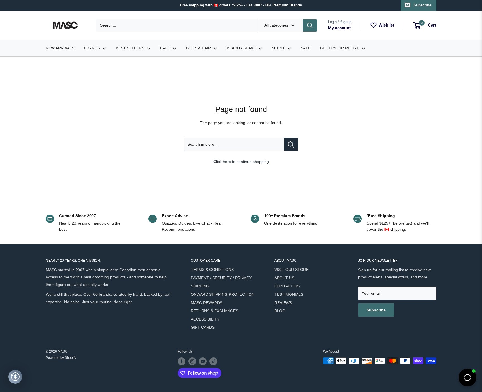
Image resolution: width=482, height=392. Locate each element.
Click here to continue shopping (241, 161)
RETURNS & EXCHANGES (214, 311)
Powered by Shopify (61, 358)
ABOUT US (284, 278)
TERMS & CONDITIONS (212, 269)
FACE (165, 48)
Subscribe (422, 5)
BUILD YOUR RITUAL (339, 48)
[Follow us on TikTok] (213, 361)
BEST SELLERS (130, 48)
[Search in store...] (291, 144)
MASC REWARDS (206, 302)
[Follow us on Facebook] (181, 361)
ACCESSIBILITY (205, 319)
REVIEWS (283, 302)
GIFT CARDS (203, 327)
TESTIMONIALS (288, 294)
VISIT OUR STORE (291, 269)
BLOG (279, 311)
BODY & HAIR (198, 48)
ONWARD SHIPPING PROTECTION (222, 294)
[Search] (310, 25)
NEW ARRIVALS (60, 48)
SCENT (278, 48)
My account (339, 27)
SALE (305, 48)
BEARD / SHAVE (241, 48)
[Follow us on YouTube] (203, 361)
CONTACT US (287, 286)
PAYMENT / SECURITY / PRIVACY (221, 278)
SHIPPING (200, 286)
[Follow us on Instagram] (192, 361)
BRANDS (92, 48)
